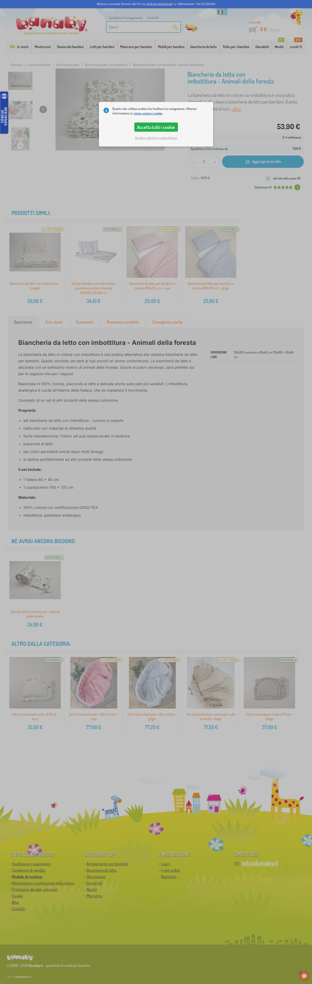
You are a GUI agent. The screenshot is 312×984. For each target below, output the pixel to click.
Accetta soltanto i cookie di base (156, 138)
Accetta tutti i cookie (156, 127)
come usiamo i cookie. (148, 113)
